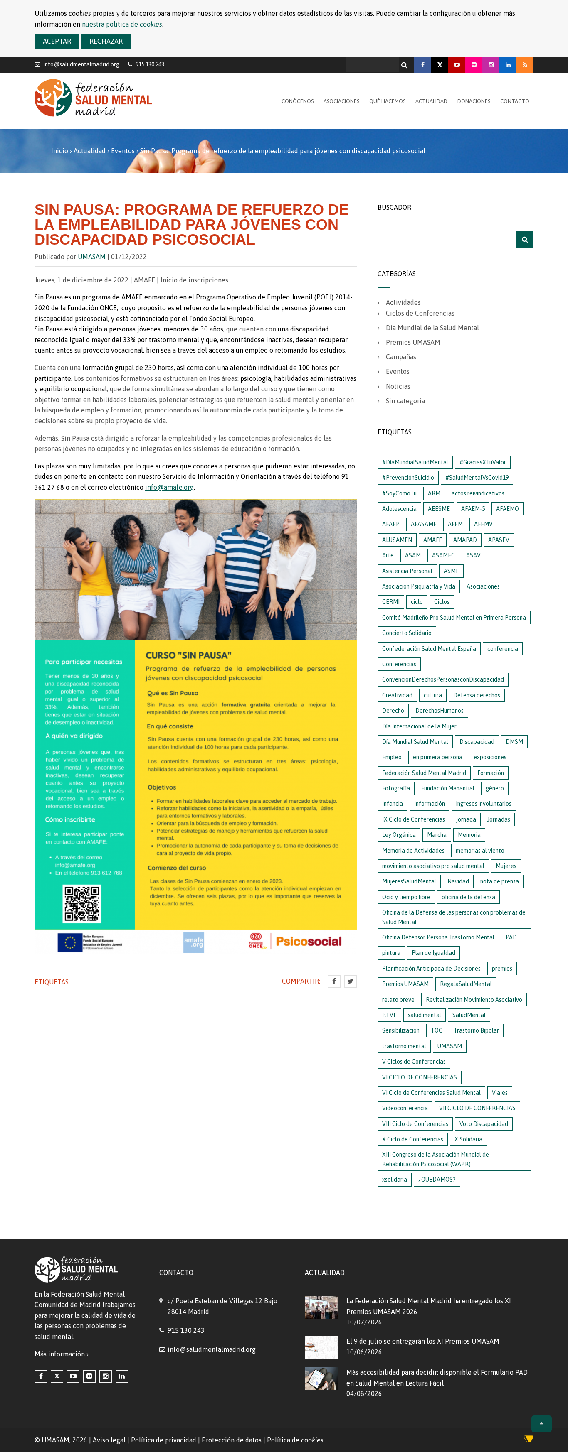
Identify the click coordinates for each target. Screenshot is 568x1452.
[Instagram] (490, 65)
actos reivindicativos (478, 493)
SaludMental (469, 1015)
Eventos (123, 151)
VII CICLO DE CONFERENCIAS (477, 1108)
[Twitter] (350, 981)
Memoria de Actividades (413, 850)
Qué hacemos (387, 101)
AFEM (455, 524)
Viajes (500, 1092)
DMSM (514, 741)
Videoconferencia (405, 1108)
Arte (388, 555)
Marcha (437, 834)
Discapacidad (476, 741)
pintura (391, 952)
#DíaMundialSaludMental (415, 462)
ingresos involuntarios (483, 803)
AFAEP (391, 524)
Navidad (458, 881)
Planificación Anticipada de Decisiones (431, 968)
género (495, 788)
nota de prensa (499, 881)
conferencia (502, 648)
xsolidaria (394, 1179)
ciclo (417, 601)
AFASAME (424, 524)
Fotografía (396, 788)
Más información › (62, 1354)
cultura (433, 695)
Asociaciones (341, 101)
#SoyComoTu (399, 493)
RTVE (389, 1015)
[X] (439, 65)
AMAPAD (465, 540)
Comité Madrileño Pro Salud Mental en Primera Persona (454, 617)
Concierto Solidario (407, 633)
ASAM (413, 555)
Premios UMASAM (413, 342)
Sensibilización (401, 1030)
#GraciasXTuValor (482, 462)
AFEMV (483, 524)
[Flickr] (473, 65)
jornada (466, 819)
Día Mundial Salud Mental (415, 741)
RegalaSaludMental (466, 984)
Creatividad (397, 695)
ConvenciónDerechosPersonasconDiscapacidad (443, 679)
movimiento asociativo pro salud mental (433, 866)
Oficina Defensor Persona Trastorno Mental (438, 937)
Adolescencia (399, 508)
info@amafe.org (169, 487)
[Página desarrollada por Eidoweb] (528, 1440)
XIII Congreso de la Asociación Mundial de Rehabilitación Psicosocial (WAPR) (435, 1159)
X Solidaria (468, 1139)
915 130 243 (186, 1330)
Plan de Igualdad (433, 952)
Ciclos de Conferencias (420, 313)
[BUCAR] (524, 239)
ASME (451, 571)
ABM (434, 493)
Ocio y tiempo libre (406, 897)
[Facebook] (422, 65)
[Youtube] (456, 65)
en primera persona (437, 757)
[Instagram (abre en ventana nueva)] (105, 1376)
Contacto (514, 101)
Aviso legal (109, 1440)
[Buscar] (405, 63)
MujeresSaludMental (409, 881)
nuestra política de (122, 24)
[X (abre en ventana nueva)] (57, 1376)
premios (502, 968)
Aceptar (57, 41)
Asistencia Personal (407, 571)
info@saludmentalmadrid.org (81, 64)
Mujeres (506, 866)
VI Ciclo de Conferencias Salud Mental (431, 1092)
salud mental (424, 1015)
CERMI (391, 601)
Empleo (392, 757)
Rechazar (106, 41)
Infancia (392, 803)
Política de (295, 1440)
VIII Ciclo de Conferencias (415, 1124)
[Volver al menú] (541, 1423)
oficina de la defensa (468, 897)
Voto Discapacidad (483, 1124)
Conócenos (298, 101)
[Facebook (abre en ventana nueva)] (41, 1376)
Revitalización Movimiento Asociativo (474, 999)
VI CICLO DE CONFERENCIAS (419, 1077)
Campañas (401, 357)
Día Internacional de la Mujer (419, 726)
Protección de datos (232, 1440)
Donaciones (473, 101)
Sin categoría (405, 401)
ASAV (473, 555)
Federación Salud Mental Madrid (424, 773)
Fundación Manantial (447, 788)
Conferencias (399, 664)
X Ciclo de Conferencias (412, 1139)
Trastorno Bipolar (476, 1030)
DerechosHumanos (439, 710)
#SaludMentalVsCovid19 (477, 477)
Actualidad (431, 101)
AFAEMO (507, 508)
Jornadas (498, 819)
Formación (490, 773)
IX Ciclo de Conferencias (413, 819)
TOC (436, 1030)
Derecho (393, 710)
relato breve (398, 999)
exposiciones (490, 757)
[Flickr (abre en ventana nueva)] (89, 1376)
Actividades (403, 302)
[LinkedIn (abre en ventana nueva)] (122, 1376)
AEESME (439, 508)
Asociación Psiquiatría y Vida (418, 586)
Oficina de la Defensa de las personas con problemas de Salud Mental (454, 917)
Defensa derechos (476, 695)
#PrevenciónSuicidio (408, 477)
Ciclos (441, 601)
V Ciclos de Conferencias (414, 1061)
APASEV (498, 540)
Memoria (469, 834)
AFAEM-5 (473, 508)
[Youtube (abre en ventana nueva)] (73, 1376)
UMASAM (92, 256)
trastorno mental (404, 1046)
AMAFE (432, 540)
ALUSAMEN (397, 540)
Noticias (398, 386)
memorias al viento (480, 850)
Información (429, 803)
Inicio (59, 151)
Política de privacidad (163, 1440)
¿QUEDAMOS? (437, 1179)
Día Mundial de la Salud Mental (432, 327)
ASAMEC (443, 555)
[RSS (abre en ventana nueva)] (524, 65)
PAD (511, 937)
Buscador (394, 207)
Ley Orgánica (399, 834)
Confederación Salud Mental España (429, 648)
